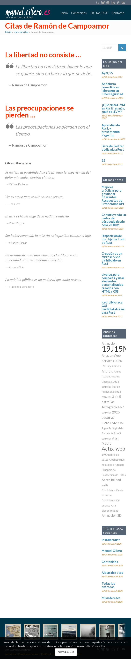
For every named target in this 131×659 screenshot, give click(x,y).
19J (104, 454)
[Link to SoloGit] (118, 2)
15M (121, 423)
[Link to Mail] (123, 2)
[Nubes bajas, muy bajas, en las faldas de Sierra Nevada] (69, 632)
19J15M (116, 348)
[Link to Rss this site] (97, 2)
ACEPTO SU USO (66, 652)
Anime (117, 371)
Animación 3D (112, 515)
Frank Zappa (16, 223)
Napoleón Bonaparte (21, 286)
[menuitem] (64, 12)
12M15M (109, 422)
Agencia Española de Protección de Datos (114, 469)
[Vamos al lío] (32, 632)
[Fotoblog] (123, 632)
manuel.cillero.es (14, 642)
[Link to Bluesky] (102, 2)
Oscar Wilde (16, 267)
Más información (95, 646)
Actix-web (113, 448)
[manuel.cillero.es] (27, 12)
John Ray (14, 203)
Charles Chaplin (18, 242)
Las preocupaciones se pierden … (39, 111)
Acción (106, 376)
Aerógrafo (109, 407)
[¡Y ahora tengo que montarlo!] (50, 632)
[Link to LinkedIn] (113, 2)
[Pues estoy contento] (13, 632)
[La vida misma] (88, 632)
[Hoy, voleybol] (107, 632)
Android (107, 371)
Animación (109, 343)
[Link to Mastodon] (107, 2)
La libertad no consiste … (43, 54)
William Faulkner (18, 184)
